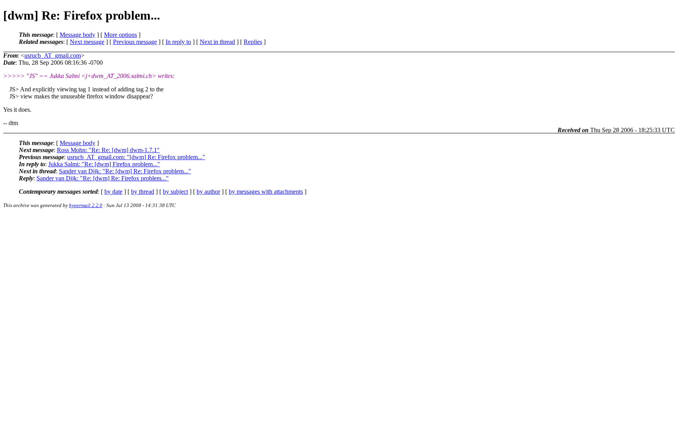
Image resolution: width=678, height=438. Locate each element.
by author (208, 191)
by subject (175, 191)
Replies (253, 41)
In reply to (178, 41)
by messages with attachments (266, 191)
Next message (87, 41)
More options (120, 34)
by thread (142, 191)
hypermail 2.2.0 (85, 205)
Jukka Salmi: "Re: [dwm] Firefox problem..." (104, 164)
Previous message (135, 41)
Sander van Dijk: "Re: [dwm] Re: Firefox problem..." (125, 171)
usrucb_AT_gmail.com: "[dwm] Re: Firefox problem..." (136, 157)
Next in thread (217, 41)
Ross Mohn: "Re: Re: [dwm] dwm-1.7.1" (108, 150)
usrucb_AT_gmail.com (52, 55)
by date (113, 191)
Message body (77, 34)
